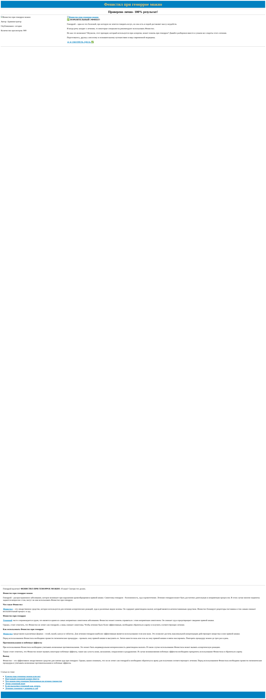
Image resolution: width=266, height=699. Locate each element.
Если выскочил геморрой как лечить (23, 686)
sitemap (6, 695)
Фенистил (8, 609)
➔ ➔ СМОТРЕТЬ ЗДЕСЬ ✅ (80, 42)
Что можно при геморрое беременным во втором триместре (33, 681)
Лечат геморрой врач (15, 683)
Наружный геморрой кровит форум (22, 679)
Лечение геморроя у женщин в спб (21, 688)
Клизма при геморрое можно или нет (23, 676)
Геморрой (7, 620)
